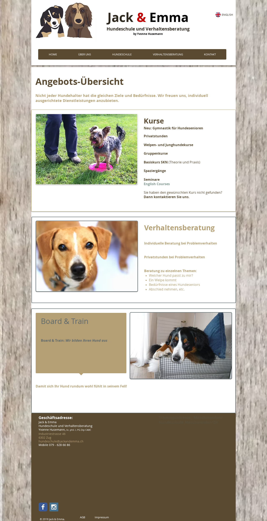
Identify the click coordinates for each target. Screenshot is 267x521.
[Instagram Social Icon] (53, 507)
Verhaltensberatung (179, 228)
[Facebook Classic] (43, 507)
